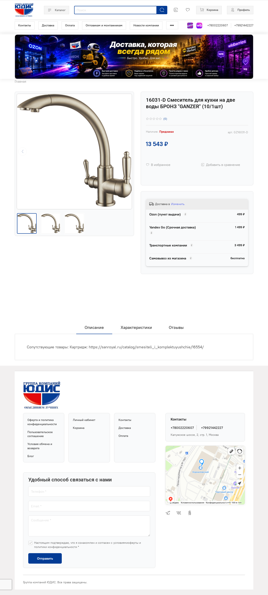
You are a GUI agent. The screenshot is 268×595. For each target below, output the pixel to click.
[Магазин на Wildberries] (199, 25)
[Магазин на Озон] (190, 25)
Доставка (48, 25)
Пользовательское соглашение (40, 434)
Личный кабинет (84, 420)
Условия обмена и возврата (39, 446)
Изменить (177, 204)
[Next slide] (126, 151)
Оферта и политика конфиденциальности (42, 422)
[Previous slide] (22, 151)
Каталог (60, 10)
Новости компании (146, 25)
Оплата (70, 25)
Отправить (45, 558)
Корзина (78, 428)
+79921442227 (243, 25)
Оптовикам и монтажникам (104, 25)
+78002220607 (217, 25)
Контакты (24, 25)
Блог (30, 456)
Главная (20, 81)
